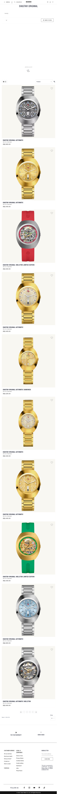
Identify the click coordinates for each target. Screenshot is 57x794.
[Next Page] (35, 712)
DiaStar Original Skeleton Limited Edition (18, 265)
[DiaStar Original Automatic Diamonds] (28, 360)
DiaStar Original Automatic (13, 202)
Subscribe (47, 759)
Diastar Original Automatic (13, 140)
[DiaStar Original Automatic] (28, 173)
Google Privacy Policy (47, 767)
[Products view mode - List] (3, 82)
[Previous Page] (21, 712)
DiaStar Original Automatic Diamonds (17, 390)
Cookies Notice (20, 760)
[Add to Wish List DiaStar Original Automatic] (51, 150)
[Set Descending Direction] (54, 82)
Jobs (17, 768)
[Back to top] (28, 70)
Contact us (6, 761)
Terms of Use (19, 755)
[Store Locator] (48, 2)
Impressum (19, 765)
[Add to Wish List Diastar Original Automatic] (51, 88)
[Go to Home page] (28, 2)
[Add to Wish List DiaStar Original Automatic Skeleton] (51, 649)
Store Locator (7, 763)
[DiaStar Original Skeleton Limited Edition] (28, 236)
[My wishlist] (53, 2)
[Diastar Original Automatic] (28, 111)
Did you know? (7, 758)
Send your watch (8, 756)
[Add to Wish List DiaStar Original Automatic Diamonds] (51, 337)
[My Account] (50, 2)
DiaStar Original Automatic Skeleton (17, 701)
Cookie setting (19, 763)
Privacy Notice (19, 758)
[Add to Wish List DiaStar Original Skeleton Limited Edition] (51, 213)
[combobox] (5, 20)
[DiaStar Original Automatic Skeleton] (28, 672)
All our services (8, 754)
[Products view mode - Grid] (5, 82)
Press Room (19, 770)
